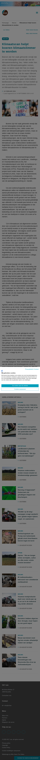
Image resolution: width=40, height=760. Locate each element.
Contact (36, 369)
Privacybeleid (29, 369)
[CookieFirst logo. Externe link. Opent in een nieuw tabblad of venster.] (2, 371)
